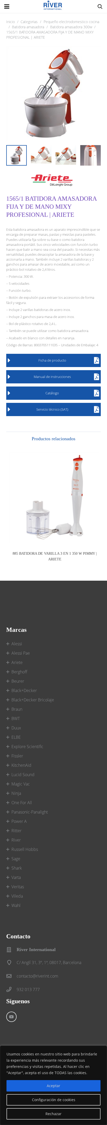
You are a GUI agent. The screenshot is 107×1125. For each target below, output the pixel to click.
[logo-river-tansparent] (53, 6)
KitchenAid (21, 765)
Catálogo (52, 393)
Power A (19, 821)
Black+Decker (24, 690)
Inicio (10, 21)
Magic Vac (20, 784)
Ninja (16, 793)
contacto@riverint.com (37, 976)
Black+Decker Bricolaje (32, 700)
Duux (16, 728)
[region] (53, 1085)
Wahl (16, 905)
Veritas (17, 887)
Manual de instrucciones (52, 376)
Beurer (17, 681)
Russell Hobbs (24, 849)
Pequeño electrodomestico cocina (71, 21)
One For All (21, 802)
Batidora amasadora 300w (71, 26)
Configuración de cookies (53, 1099)
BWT (15, 718)
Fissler (17, 756)
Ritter (16, 830)
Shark (16, 868)
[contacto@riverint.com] (11, 975)
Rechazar (53, 1113)
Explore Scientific (27, 746)
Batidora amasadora (28, 26)
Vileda (17, 896)
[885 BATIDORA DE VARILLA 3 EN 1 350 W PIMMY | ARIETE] (53, 497)
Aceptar (53, 1085)
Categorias (29, 21)
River (16, 840)
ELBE (16, 737)
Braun (16, 709)
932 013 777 (28, 989)
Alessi (16, 644)
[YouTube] (11, 1017)
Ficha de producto (52, 360)
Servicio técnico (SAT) (52, 409)
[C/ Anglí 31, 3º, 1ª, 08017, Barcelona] (11, 962)
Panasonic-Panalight (29, 812)
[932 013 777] (11, 989)
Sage (15, 859)
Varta (16, 877)
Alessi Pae (20, 653)
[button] (7, 6)
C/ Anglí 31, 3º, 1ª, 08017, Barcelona (49, 962)
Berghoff (19, 672)
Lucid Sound (23, 774)
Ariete (17, 662)
